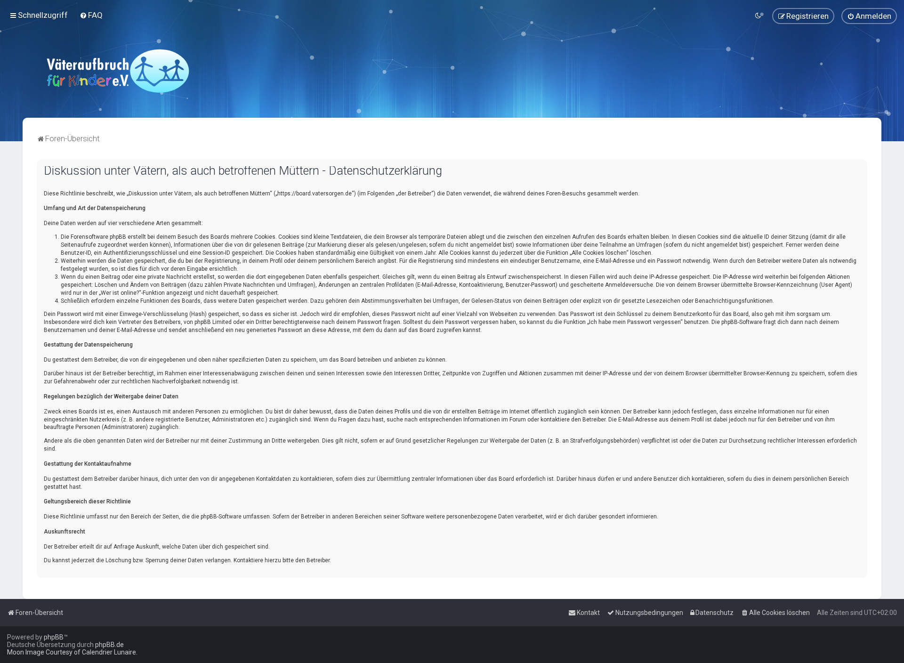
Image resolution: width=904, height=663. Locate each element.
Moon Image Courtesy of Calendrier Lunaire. (72, 652)
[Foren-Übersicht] (118, 70)
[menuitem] (91, 15)
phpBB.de (109, 644)
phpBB (54, 637)
